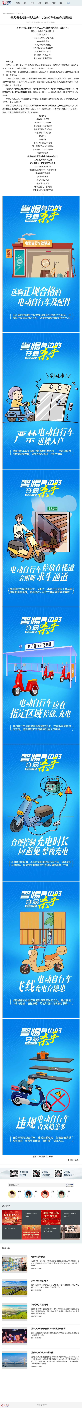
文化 (46, 3)
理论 (39, 3)
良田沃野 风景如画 (39, 1304)
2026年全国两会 (10, 1228)
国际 (25, 3)
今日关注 (16, 13)
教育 (61, 3)
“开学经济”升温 (38, 1257)
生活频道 (9, 13)
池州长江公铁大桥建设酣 (42, 1352)
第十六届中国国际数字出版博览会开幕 (48, 1328)
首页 (3, 13)
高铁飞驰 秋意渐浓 (39, 1280)
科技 (54, 3)
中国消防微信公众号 (37, 22)
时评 (32, 3)
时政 (18, 3)
